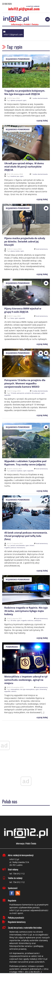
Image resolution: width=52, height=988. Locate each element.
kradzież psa (15, 176)
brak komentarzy (42, 249)
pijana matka (15, 251)
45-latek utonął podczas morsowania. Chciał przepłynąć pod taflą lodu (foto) (26, 536)
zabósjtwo (37, 620)
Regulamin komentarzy (17, 921)
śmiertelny (43, 689)
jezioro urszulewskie (18, 545)
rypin (24, 100)
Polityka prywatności (16, 917)
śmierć (32, 545)
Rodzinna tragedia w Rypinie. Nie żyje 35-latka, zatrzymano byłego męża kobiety (26, 611)
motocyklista (15, 689)
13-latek (13, 393)
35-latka (13, 620)
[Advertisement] (26, 981)
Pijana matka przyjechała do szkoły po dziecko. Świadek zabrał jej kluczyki (24, 241)
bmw (12, 318)
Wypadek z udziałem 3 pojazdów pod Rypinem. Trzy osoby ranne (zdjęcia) (25, 463)
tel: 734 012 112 (17, 873)
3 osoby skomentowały (40, 391)
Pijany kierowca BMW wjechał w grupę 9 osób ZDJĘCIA (22, 310)
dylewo (13, 100)
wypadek (22, 318)
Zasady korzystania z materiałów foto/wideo (25, 927)
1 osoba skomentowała (40, 98)
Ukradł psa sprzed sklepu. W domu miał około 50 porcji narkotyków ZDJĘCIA (24, 167)
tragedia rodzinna (27, 620)
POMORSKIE (12, 646)
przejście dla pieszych (32, 393)
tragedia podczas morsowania (14, 548)
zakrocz (13, 691)
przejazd (19, 100)
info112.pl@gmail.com (24, 8)
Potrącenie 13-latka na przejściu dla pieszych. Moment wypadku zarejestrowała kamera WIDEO (24, 383)
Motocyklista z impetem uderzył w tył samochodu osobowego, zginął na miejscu (25, 680)
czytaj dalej (42, 120)
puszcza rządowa (16, 471)
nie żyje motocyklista (27, 689)
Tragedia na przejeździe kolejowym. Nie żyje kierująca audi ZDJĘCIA (24, 92)
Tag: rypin (14, 46)
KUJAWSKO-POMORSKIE (18, 59)
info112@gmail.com (13, 34)
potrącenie (20, 393)
